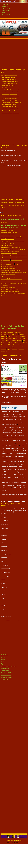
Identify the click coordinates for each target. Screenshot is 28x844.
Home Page (5, 4)
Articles (4, 12)
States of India (5, 6)
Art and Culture (6, 14)
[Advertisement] (14, 53)
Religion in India (6, 10)
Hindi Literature (6, 8)
